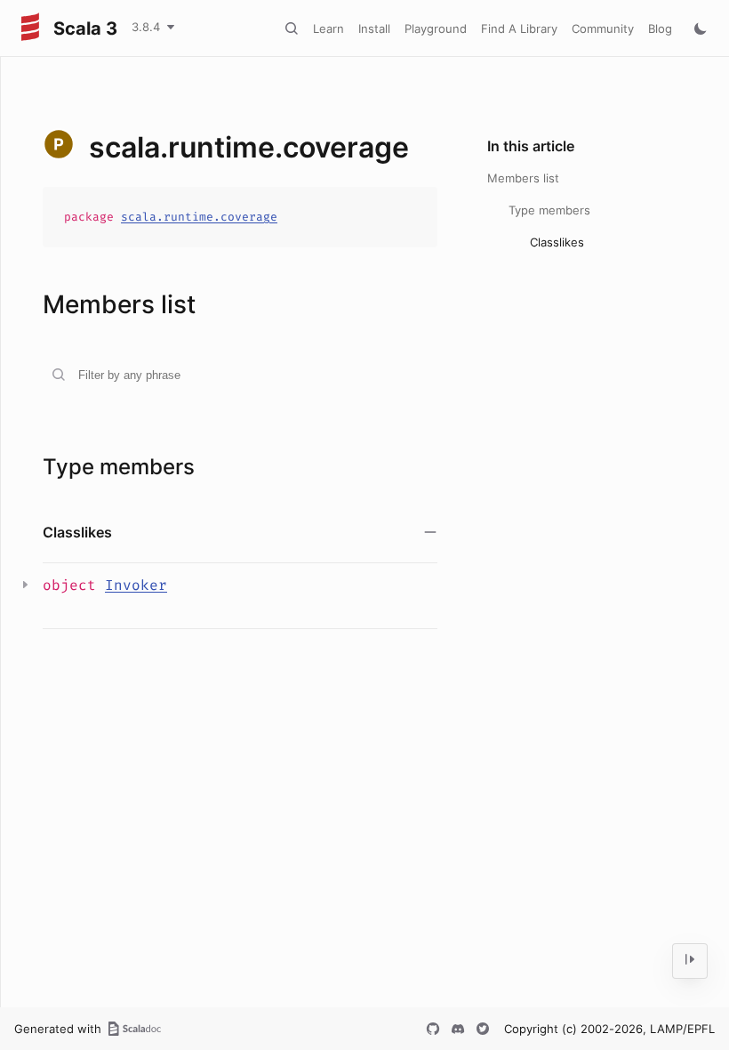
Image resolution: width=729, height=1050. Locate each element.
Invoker (136, 585)
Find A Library (519, 28)
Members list (523, 178)
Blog (660, 28)
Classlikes (557, 242)
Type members (549, 210)
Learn (328, 28)
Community (603, 28)
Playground (436, 28)
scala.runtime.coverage (199, 216)
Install (374, 28)
